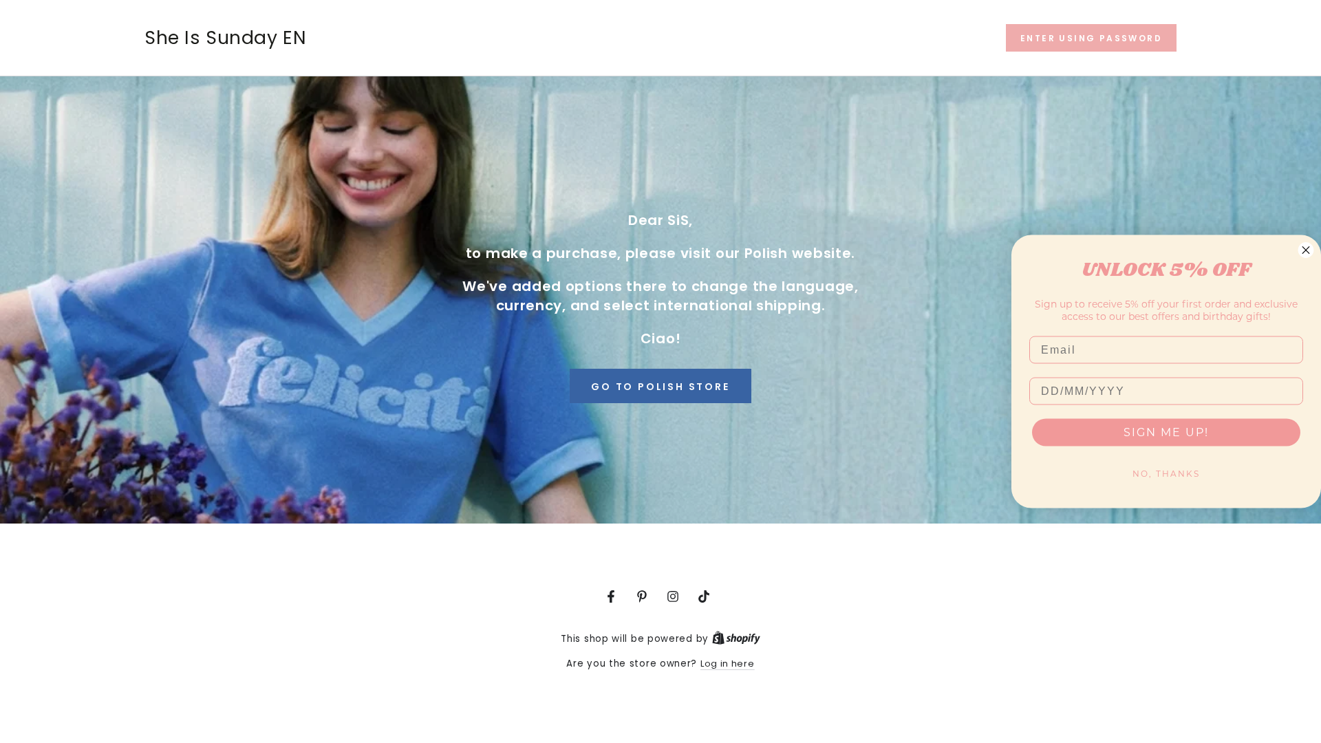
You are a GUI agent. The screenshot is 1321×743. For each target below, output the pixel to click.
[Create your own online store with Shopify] (736, 638)
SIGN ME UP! (1166, 432)
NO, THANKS (1166, 474)
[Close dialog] (1306, 250)
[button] (1091, 38)
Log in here (727, 663)
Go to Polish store (660, 387)
